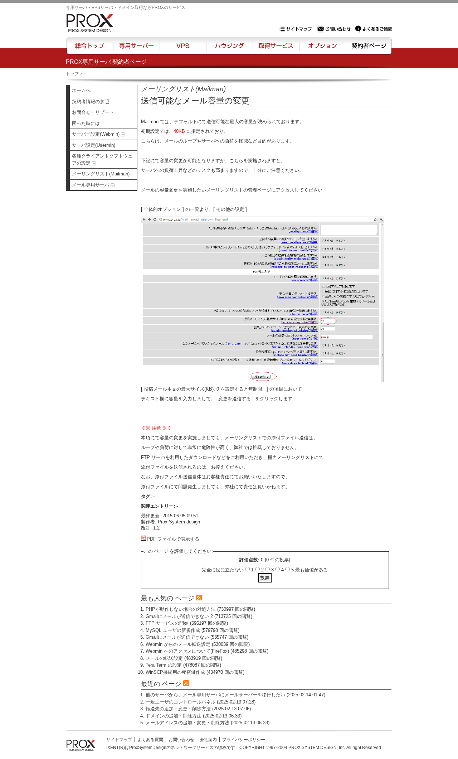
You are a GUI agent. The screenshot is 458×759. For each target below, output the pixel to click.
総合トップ (90, 49)
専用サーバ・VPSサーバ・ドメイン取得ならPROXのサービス (125, 7)
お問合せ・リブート (93, 112)
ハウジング (228, 49)
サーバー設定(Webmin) (96, 134)
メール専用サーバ (91, 185)
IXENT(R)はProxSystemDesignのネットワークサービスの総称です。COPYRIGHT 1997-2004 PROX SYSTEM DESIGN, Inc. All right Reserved (243, 747)
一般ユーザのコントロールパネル (180, 702)
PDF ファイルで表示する (173, 539)
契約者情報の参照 (90, 101)
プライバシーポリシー (243, 739)
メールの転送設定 (164, 658)
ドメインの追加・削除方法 (173, 716)
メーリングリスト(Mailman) (101, 174)
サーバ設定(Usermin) (93, 145)
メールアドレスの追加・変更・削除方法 (187, 722)
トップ (72, 73)
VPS (183, 49)
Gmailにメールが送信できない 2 (179, 616)
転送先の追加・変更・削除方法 (178, 708)
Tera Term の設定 (164, 665)
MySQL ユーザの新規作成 (173, 630)
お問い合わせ (335, 29)
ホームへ (81, 90)
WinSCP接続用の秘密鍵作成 (175, 672)
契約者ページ (368, 49)
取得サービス (275, 49)
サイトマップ (297, 29)
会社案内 (208, 739)
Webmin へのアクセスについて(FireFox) (187, 651)
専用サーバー (136, 49)
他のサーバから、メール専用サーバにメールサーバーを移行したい (215, 694)
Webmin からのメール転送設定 (178, 644)
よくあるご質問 (374, 29)
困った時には (86, 123)
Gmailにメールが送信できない (177, 637)
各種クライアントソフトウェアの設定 (102, 159)
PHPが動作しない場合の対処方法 (181, 609)
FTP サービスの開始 (167, 623)
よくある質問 (150, 739)
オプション (322, 49)
